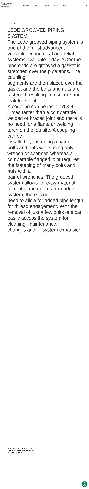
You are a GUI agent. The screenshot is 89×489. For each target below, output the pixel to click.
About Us (55, 5)
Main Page (26, 5)
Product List (36, 5)
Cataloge (46, 5)
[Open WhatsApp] (84, 484)
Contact (64, 5)
